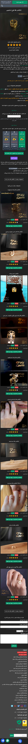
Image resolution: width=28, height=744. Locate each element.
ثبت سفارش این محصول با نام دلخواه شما (14, 153)
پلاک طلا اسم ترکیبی (22, 661)
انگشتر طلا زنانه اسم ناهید (14, 357)
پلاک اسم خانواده (23, 688)
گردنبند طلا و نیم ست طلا (21, 666)
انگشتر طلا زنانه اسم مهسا (14, 190)
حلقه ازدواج (24, 675)
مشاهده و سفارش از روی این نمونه (14, 226)
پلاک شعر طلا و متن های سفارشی (20, 682)
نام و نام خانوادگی (24, 620)
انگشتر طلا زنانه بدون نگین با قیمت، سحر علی (14, 315)
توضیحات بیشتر (21, 148)
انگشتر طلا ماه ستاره (14, 525)
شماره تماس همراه (24, 624)
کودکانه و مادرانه (23, 690)
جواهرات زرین (24, 680)
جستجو (11, 735)
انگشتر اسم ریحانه (14, 273)
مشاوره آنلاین (14, 158)
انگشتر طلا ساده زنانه (22, 677)
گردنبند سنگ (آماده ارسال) (21, 700)
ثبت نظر (14, 645)
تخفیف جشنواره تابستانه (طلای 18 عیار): (17, 89)
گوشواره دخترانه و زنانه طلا (21, 673)
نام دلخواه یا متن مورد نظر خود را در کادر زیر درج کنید (14, 113)
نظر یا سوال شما (24, 633)
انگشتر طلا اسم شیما (14, 441)
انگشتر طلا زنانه (24, 65)
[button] (22, 140)
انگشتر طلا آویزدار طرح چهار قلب (14, 567)
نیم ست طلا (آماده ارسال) (21, 697)
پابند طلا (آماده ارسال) (22, 702)
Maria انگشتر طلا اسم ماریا (14, 483)
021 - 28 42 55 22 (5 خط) (20, 712)
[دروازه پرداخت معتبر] (25, 723)
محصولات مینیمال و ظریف (21, 663)
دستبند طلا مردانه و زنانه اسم (20, 668)
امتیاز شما (25, 631)
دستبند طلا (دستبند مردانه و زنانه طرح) (18, 670)
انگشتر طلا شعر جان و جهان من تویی (14, 231)
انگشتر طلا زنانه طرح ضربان (14, 399)
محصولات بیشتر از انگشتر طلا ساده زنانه (14, 179)
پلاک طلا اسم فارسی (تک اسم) (20, 657)
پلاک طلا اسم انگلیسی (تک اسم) (20, 659)
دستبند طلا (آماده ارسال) (21, 695)
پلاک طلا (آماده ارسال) (22, 693)
